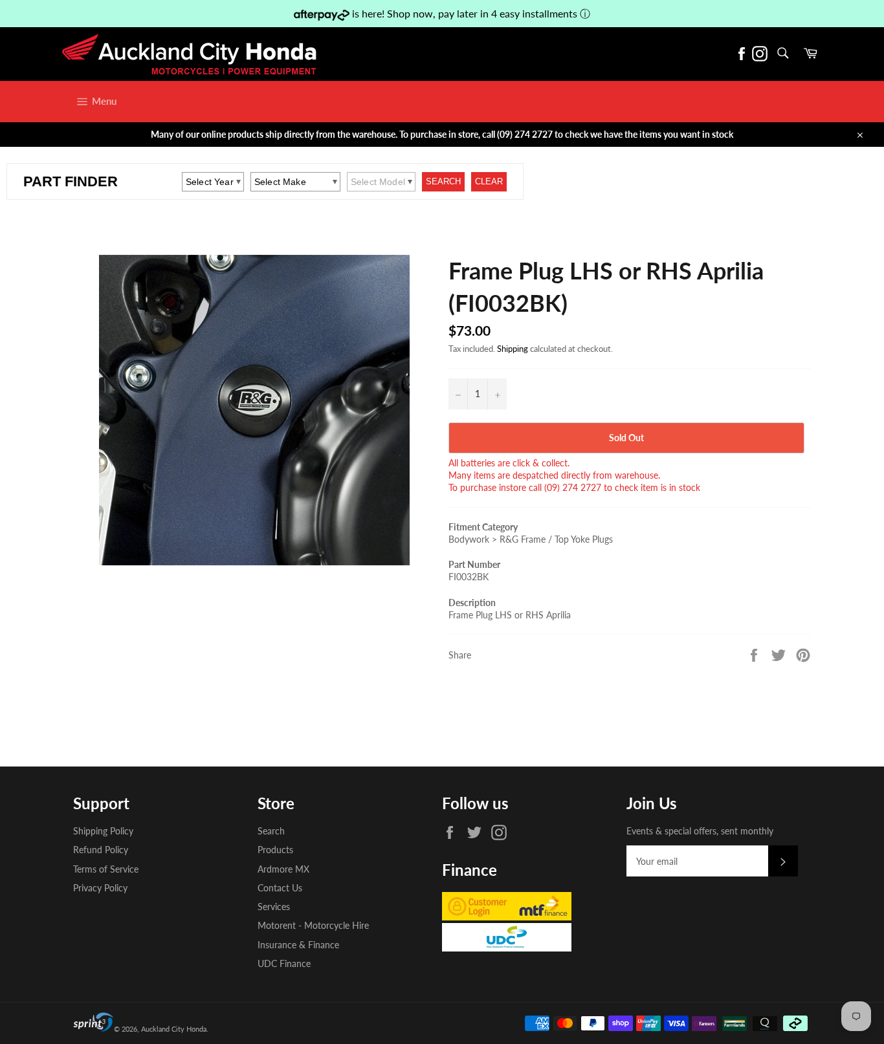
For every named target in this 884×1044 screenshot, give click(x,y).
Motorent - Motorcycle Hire (313, 925)
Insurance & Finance (298, 944)
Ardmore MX (283, 869)
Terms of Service (105, 869)
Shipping (512, 348)
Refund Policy (100, 849)
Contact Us (280, 887)
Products (275, 849)
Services (274, 906)
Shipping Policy (103, 830)
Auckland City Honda (173, 1029)
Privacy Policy (100, 887)
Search (271, 830)
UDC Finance (284, 963)
